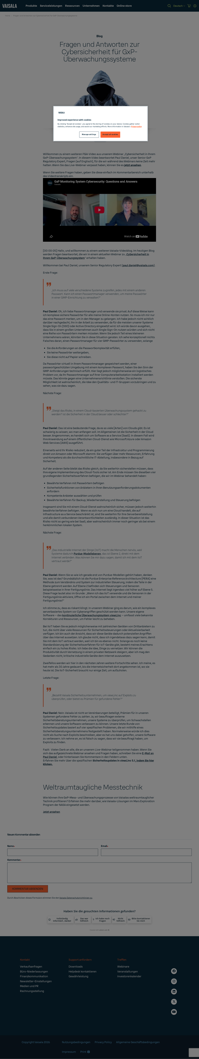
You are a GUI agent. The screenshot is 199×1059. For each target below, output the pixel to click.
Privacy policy (136, 127)
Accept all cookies (110, 134)
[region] (100, 123)
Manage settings (89, 134)
